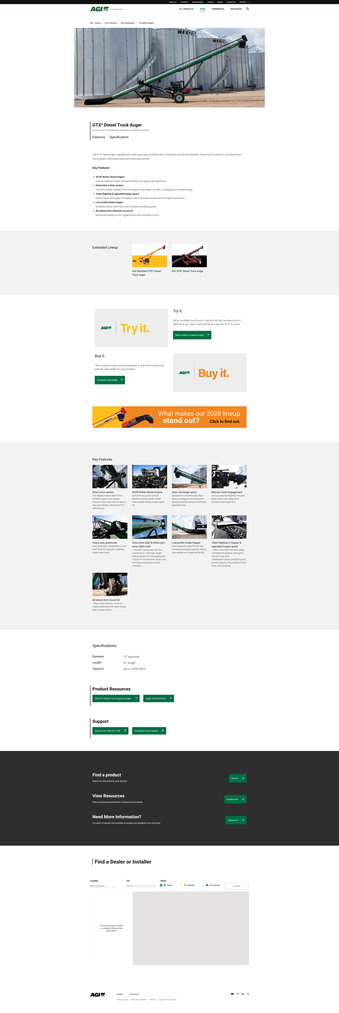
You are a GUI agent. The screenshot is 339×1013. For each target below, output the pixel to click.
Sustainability (197, 2)
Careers (210, 2)
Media (220, 2)
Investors (184, 2)
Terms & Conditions (139, 1000)
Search (237, 886)
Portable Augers (146, 23)
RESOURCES (236, 9)
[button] (247, 9)
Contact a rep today (107, 380)
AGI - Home (95, 23)
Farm (202, 9)
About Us (173, 2)
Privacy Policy (122, 1000)
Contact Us (231, 2)
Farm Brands (111, 23)
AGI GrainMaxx (128, 23)
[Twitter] (238, 994)
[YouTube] (232, 994)
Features (98, 137)
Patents (152, 1000)
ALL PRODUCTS (186, 9)
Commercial (218, 9)
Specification (119, 137)
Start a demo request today (189, 335)
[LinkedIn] (243, 994)
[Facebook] (248, 994)
